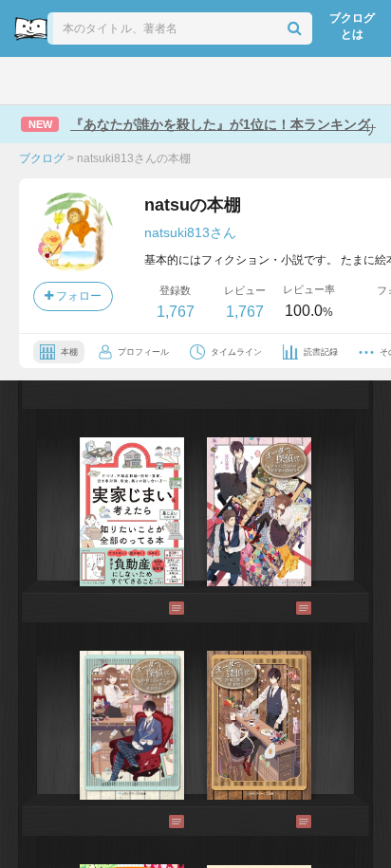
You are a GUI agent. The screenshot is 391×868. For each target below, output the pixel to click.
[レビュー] (157, 608)
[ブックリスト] (175, 80)
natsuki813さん (190, 232)
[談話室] (221, 80)
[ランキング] (126, 80)
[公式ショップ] (318, 80)
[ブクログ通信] (268, 80)
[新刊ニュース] (76, 80)
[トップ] (30, 80)
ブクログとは (352, 26)
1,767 (176, 312)
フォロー (77, 296)
